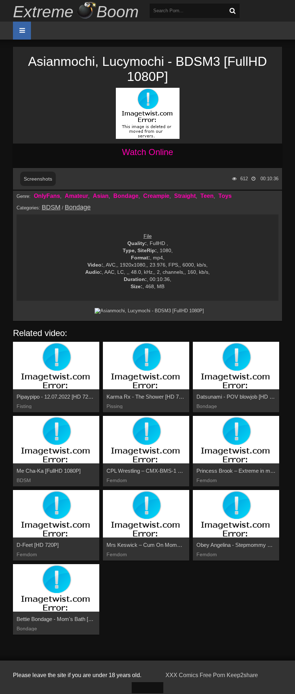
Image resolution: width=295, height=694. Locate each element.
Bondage (126, 196)
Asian (101, 196)
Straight (185, 196)
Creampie (156, 196)
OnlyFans (47, 196)
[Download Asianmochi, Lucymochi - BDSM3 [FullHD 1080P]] (149, 311)
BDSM (51, 207)
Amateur (76, 196)
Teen (207, 196)
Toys (225, 196)
